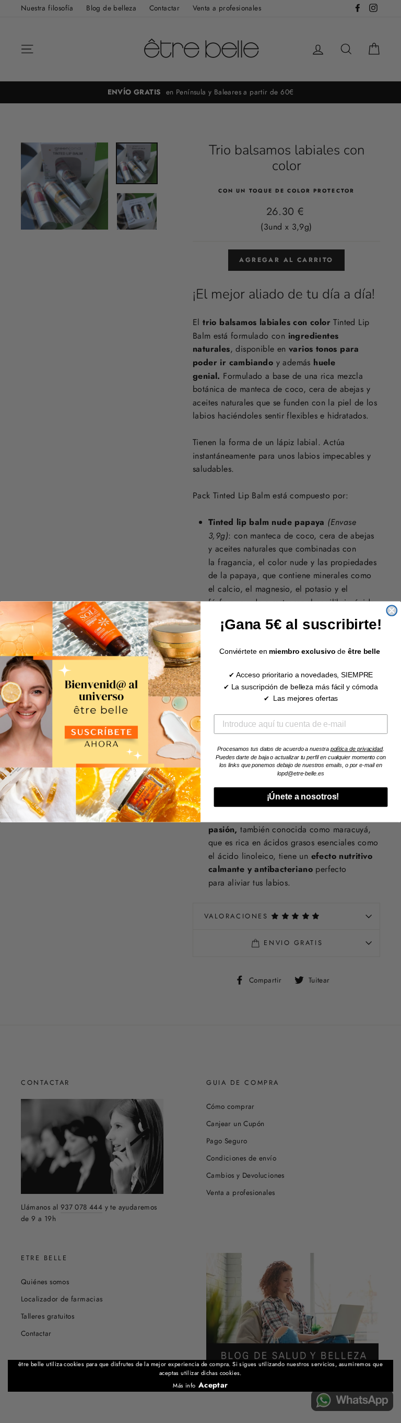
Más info (184, 1385)
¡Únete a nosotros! (301, 796)
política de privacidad (357, 748)
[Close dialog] (391, 610)
